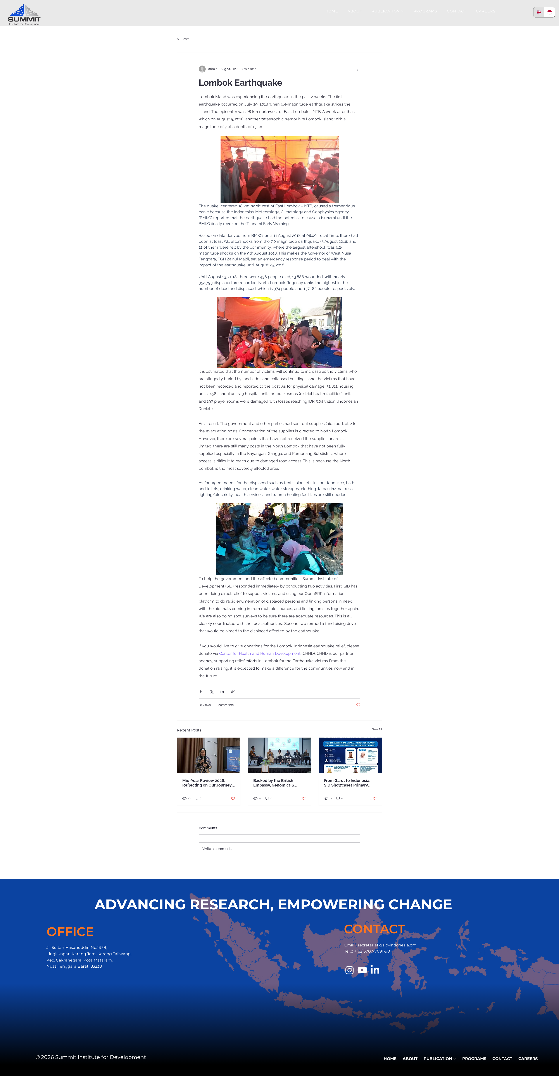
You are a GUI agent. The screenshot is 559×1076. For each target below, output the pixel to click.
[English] (538, 12)
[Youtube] (362, 970)
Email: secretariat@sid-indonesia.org (380, 945)
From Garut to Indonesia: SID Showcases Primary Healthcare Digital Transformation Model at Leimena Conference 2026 (349, 782)
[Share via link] (233, 691)
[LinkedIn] (374, 970)
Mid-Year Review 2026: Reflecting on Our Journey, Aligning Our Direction (207, 782)
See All (377, 729)
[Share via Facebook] (201, 691)
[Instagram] (349, 970)
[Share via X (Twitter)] (211, 691)
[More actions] (357, 69)
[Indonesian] (549, 12)
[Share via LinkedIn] (222, 691)
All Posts (183, 39)
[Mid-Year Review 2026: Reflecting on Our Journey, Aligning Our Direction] (208, 755)
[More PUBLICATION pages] (402, 11)
